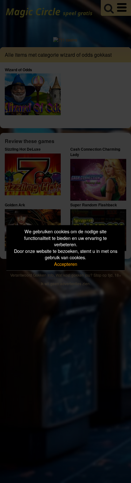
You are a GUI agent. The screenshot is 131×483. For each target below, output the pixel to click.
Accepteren (65, 263)
